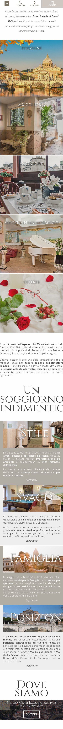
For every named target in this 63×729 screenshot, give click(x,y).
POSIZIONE (34, 5)
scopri (31, 714)
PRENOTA (52, 5)
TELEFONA (21, 5)
